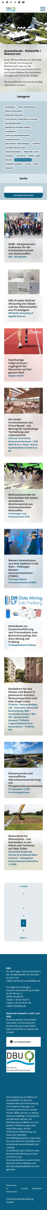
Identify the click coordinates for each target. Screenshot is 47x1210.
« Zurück (24, 886)
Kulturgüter (9, 156)
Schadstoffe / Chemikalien (13, 164)
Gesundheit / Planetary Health (15, 147)
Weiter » (23, 937)
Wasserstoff (9, 168)
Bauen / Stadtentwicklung (27, 107)
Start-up (28, 164)
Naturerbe (8, 160)
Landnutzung (20, 156)
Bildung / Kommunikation (13, 111)
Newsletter (37, 1188)
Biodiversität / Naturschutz (14, 115)
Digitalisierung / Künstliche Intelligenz (18, 127)
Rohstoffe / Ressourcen (23, 160)
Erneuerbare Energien (12, 139)
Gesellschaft (37, 143)
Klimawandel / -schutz (31, 152)
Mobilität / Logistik (34, 156)
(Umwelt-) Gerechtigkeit (13, 152)
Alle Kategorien (10, 107)
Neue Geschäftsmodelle (13, 123)
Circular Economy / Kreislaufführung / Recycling (21, 119)
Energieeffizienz (10, 131)
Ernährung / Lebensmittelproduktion (17, 135)
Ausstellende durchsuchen (24, 195)
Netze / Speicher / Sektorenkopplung (17, 143)
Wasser (36, 164)
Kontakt (24, 1188)
